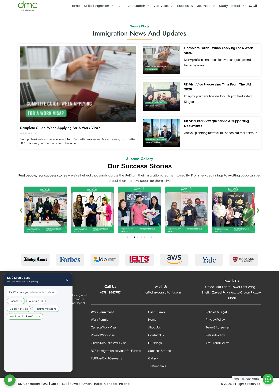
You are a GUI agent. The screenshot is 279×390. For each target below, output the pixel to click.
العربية (252, 5)
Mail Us (161, 286)
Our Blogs (155, 343)
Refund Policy (215, 335)
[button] (21, 211)
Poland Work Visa (103, 335)
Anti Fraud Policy (217, 343)
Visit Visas (161, 5)
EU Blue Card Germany (106, 358)
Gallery (153, 358)
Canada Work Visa (103, 327)
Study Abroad (229, 5)
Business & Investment (194, 5)
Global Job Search (131, 5)
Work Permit (99, 319)
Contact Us (156, 335)
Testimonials (157, 366)
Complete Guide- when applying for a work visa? (60, 127)
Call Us (110, 286)
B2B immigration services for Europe (116, 351)
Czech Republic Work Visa (108, 343)
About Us (154, 327)
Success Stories (159, 351)
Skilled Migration (96, 5)
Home (75, 5)
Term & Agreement (218, 327)
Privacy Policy (215, 319)
